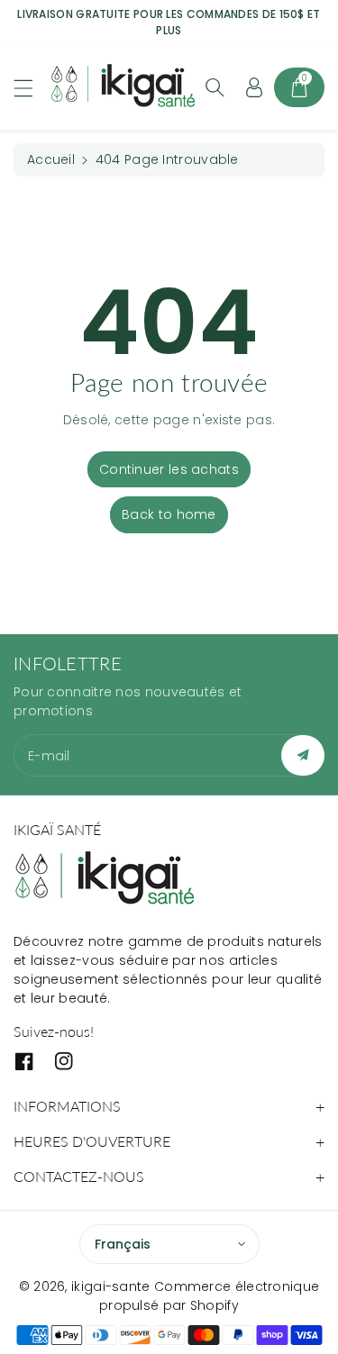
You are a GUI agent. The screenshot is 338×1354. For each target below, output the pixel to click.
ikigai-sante (111, 1286)
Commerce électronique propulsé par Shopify (209, 1295)
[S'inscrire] (302, 755)
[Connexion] (254, 87)
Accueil (51, 159)
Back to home (169, 514)
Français (123, 1244)
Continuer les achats (169, 469)
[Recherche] (214, 87)
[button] (32, 88)
